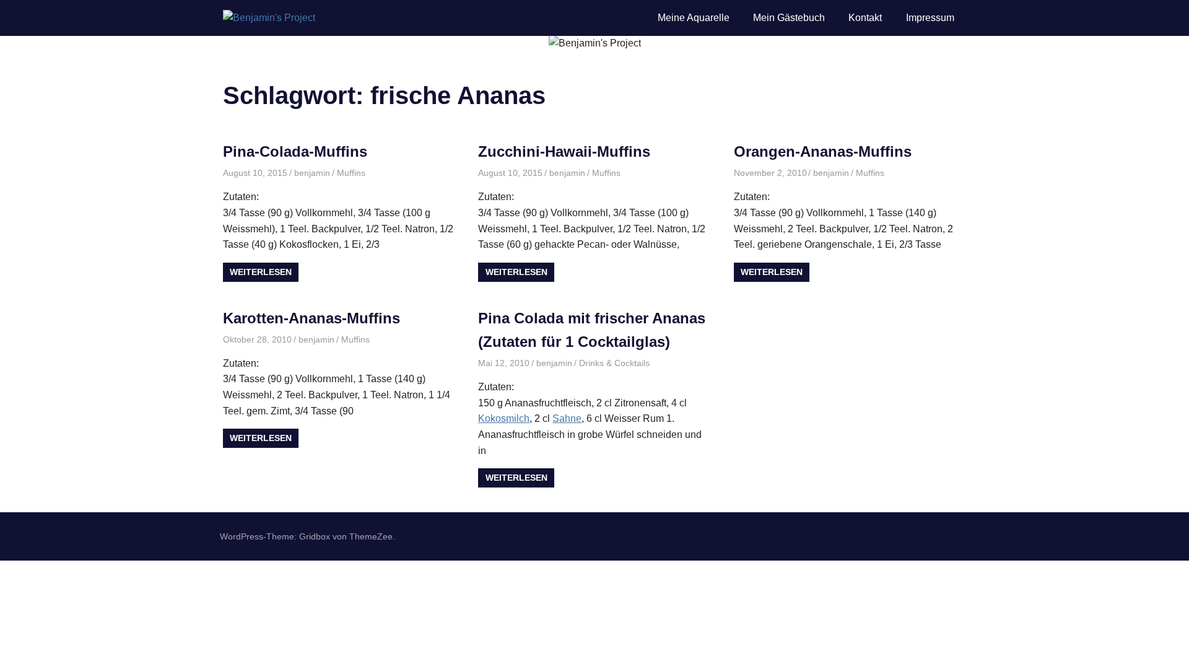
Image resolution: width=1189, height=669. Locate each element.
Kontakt (865, 17)
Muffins (351, 173)
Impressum (930, 17)
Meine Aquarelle (694, 17)
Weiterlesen (261, 272)
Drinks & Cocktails (614, 363)
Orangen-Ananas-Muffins (823, 151)
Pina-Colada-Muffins (295, 151)
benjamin (312, 173)
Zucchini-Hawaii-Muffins (564, 151)
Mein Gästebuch (789, 17)
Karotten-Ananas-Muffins (311, 318)
